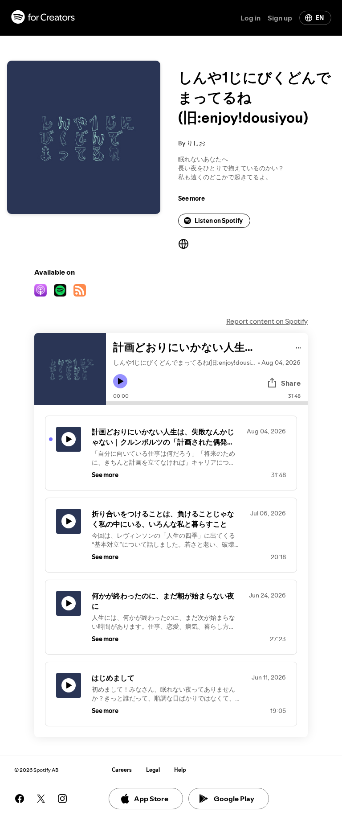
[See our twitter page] (41, 798)
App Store (151, 799)
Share (291, 383)
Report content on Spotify (267, 321)
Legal (153, 770)
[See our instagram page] (62, 798)
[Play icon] (120, 381)
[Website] (183, 244)
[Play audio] (298, 346)
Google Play (234, 799)
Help (180, 770)
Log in (250, 18)
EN (320, 17)
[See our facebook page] (19, 798)
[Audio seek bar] (207, 403)
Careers (122, 770)
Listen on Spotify (219, 220)
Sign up (280, 18)
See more (191, 198)
